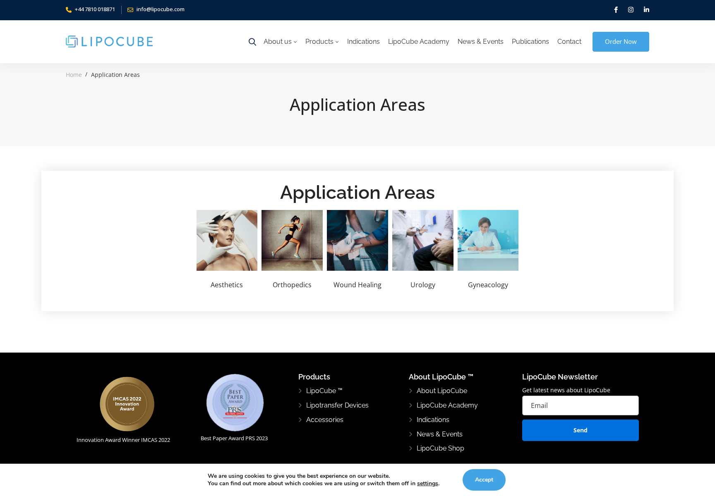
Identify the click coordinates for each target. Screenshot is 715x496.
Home (74, 75)
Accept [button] (484, 480)
